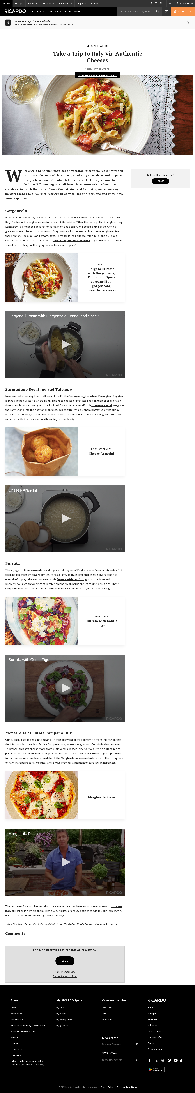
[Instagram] (163, 1060)
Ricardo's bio (17, 1013)
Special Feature (97, 45)
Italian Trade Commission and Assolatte (97, 75)
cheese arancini (101, 405)
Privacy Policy (107, 1087)
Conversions (16, 1049)
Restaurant (32, 3)
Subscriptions (48, 3)
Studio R (14, 1037)
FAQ (104, 1013)
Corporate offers (155, 1037)
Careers (94, 3)
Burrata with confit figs (72, 579)
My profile (61, 1007)
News (13, 1007)
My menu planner (64, 1019)
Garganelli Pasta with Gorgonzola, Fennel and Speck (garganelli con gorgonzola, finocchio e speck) (101, 279)
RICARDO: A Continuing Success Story (28, 1025)
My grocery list (63, 1025)
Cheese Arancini (101, 453)
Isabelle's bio (17, 1019)
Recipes (6, 3)
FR (170, 3)
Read (68, 11)
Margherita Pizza (101, 797)
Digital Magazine (155, 1049)
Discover (53, 11)
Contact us (107, 1019)
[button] (157, 11)
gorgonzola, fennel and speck (71, 240)
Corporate (81, 3)
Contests (15, 1043)
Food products (65, 3)
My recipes (61, 1013)
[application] (65, 344)
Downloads (16, 1055)
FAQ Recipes (107, 1007)
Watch (78, 11)
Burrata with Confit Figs (101, 623)
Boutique (19, 3)
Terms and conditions (127, 1087)
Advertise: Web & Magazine (23, 1031)
